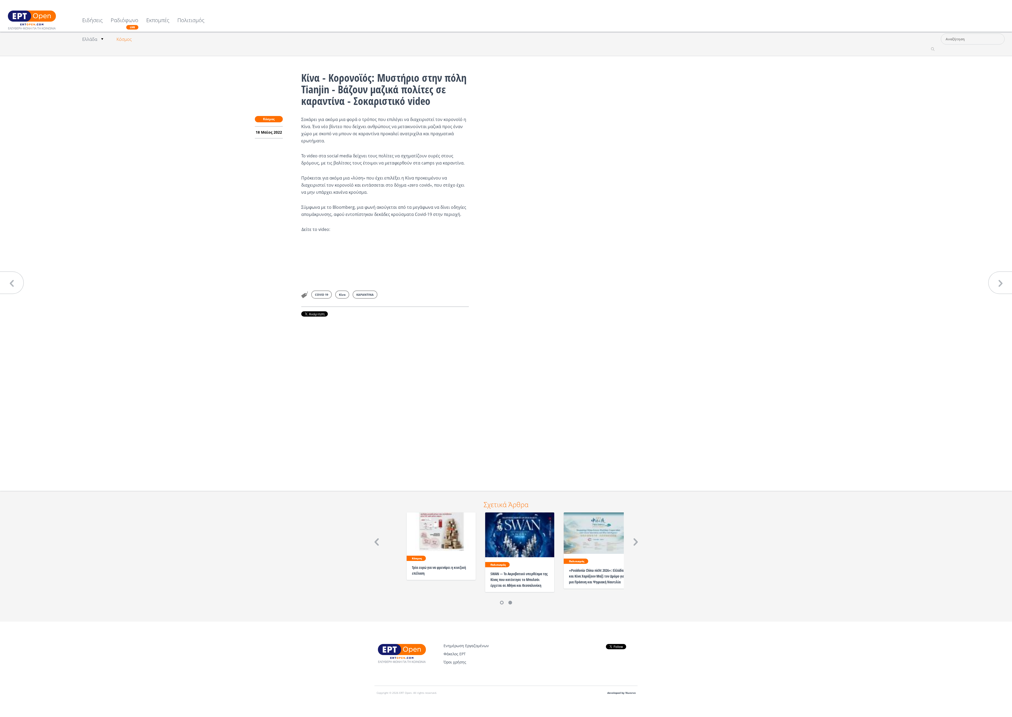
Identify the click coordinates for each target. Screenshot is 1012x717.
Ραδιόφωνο (124, 23)
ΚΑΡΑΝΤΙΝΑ (365, 295)
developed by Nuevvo (621, 693)
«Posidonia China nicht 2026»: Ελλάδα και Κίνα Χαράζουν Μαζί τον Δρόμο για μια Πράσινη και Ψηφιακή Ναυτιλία (597, 576)
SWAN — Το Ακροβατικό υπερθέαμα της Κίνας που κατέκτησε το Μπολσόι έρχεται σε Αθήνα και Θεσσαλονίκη (519, 579)
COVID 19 (321, 295)
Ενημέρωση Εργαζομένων (466, 645)
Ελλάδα (89, 39)
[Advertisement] (385, 396)
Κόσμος (124, 39)
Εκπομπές (157, 21)
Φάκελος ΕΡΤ (455, 653)
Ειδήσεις (92, 21)
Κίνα (342, 295)
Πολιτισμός (191, 21)
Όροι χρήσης (455, 662)
